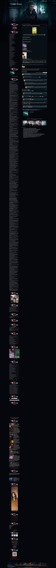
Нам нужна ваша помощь (12, 168)
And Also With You (24, 37)
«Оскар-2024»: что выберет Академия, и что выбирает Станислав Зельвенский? (13, 200)
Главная (40, 1)
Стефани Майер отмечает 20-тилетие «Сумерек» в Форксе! (13, 91)
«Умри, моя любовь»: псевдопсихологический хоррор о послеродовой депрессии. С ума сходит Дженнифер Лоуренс (13, 108)
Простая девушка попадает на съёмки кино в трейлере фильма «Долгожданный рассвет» (14, 237)
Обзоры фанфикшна (12, 42)
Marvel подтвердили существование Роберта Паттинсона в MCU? (30, 131)
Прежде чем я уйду (12, 56)
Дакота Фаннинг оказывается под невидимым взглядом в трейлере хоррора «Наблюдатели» (13, 210)
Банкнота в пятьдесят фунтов (13, 371)
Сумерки (42, 64)
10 (17, 518)
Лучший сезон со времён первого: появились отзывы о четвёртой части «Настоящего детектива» (13, 273)
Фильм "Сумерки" (11, 35)
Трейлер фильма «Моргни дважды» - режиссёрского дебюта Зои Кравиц (13, 187)
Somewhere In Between (25, 39)
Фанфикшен (29, 64)
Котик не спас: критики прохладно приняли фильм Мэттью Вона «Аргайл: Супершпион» (14, 242)
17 (17, 519)
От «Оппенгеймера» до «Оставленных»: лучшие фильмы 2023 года (13, 280)
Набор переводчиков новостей (13, 307)
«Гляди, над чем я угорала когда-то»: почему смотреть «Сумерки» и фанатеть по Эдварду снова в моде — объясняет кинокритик (13, 100)
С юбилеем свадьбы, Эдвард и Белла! (31, 112)
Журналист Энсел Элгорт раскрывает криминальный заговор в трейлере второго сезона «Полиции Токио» (13, 268)
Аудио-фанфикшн (11, 41)
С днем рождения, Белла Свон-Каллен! (14, 153)
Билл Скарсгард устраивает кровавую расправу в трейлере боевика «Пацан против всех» (14, 215)
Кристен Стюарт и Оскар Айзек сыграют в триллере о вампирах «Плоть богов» (13, 184)
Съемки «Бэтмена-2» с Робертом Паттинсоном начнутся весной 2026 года (13, 103)
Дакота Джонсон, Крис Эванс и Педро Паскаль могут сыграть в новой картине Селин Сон (13, 235)
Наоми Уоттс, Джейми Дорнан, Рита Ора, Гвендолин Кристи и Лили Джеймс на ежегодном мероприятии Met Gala (13, 183)
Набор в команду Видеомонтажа (13, 310)
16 (16, 519)
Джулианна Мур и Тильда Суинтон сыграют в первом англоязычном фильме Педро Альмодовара (14, 245)
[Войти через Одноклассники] (16, 28)
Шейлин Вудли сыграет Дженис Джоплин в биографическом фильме (13, 156)
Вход (45, 1)
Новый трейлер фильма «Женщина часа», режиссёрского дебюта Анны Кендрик (13, 149)
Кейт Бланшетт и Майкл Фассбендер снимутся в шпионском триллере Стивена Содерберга (13, 250)
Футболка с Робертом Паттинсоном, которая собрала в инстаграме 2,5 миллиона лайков (32, 135)
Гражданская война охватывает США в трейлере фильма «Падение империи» (13, 243)
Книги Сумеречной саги (12, 34)
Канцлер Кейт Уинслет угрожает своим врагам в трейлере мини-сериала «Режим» (13, 239)
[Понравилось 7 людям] (22, 65)
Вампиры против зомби (25, 137)
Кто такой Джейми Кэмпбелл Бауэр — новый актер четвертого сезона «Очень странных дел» (33, 133)
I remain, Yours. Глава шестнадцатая (13, 392)
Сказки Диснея (11, 54)
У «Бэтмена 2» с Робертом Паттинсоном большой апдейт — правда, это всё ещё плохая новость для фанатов (13, 163)
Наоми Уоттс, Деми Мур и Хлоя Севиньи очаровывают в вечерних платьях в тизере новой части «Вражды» (13, 284)
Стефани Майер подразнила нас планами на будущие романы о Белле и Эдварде (13, 88)
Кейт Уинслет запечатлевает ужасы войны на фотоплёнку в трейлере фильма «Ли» (13, 186)
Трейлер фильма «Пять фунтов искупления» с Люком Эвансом (12, 175)
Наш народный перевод (12, 327)
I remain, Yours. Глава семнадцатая (13, 391)
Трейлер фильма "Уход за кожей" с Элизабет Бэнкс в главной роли (13, 167)
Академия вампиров (12, 49)
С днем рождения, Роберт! (12, 82)
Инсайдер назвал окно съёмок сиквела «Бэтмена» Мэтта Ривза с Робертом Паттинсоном (13, 279)
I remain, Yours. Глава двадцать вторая (13, 389)
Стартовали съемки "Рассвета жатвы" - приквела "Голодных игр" (13, 105)
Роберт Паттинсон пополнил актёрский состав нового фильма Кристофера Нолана (13, 132)
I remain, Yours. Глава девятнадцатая (13, 390)
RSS (46, 1)
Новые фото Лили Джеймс (12, 241)
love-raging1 (33, 64)
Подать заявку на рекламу (14, 511)
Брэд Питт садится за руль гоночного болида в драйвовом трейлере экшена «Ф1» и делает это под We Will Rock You (13, 165)
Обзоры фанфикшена (12, 342)
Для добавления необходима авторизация (14, 417)
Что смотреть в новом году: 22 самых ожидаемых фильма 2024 (13, 269)
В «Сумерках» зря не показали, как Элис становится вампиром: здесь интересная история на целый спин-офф (13, 95)
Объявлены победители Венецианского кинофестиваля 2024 (13, 157)
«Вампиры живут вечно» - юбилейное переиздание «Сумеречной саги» (13, 119)
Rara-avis (30, 61)
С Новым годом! (11, 127)
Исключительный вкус (12, 370)
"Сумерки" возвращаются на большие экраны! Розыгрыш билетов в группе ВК (13, 85)
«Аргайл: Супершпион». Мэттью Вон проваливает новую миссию (13, 228)
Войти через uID (14, 26)
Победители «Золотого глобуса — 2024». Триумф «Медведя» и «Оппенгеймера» (13, 271)
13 (13, 519)
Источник (23, 64)
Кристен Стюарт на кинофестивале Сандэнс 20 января (13, 253)
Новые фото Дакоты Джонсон (13, 240)
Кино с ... (11, 59)
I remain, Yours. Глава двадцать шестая (13, 387)
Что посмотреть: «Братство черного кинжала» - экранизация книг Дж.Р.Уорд (13, 102)
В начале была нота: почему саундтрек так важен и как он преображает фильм (31, 136)
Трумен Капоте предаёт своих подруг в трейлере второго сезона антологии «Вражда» (13, 274)
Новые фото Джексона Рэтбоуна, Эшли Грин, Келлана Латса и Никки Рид (13, 169)
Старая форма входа (14, 29)
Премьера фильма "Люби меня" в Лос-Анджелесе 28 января (13, 120)
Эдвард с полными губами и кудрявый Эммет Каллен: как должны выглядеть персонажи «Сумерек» (33, 134)
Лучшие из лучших (12, 338)
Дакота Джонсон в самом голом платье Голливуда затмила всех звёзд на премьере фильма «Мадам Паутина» (13, 233)
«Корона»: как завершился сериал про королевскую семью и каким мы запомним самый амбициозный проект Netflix (13, 290)
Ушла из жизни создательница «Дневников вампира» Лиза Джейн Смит (13, 117)
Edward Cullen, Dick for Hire (12, 374)
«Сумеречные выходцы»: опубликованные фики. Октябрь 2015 (30, 128)
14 (14, 519)
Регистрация (43, 1)
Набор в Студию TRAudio (12, 309)
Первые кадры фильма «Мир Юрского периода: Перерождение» (13, 154)
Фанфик (36, 64)
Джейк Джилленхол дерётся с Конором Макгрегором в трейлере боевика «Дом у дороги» (13, 248)
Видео (10, 44)
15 (15, 519)
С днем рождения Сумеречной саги (13, 106)
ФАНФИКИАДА (11, 317)
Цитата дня (11, 58)
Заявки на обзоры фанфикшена (13, 343)
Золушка (11, 51)
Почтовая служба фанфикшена (13, 341)
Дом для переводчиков (12, 340)
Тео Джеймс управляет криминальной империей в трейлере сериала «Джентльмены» (13, 217)
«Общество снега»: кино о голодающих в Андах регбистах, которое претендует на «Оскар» (13, 260)
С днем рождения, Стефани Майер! (13, 128)
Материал (28, 73)
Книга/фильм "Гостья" (12, 38)
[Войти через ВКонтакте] (13, 28)
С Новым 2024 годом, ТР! (12, 277)
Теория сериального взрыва (13, 62)
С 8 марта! (11, 83)
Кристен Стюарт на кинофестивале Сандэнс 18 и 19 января (13, 256)
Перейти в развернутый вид (14, 418)
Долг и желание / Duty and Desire (13, 376)
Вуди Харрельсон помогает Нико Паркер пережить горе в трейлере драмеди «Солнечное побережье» (13, 255)
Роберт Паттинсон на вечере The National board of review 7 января (13, 124)
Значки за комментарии (12, 316)
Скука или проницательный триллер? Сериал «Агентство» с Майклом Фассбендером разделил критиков (13, 134)
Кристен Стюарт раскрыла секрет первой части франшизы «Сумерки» (13, 223)
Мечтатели (11, 372)
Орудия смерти (11, 48)
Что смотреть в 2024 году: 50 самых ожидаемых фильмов (13, 276)
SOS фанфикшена (11, 337)
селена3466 (14, 547)
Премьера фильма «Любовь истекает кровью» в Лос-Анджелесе (13, 204)
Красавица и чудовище (12, 52)
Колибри (10, 373)
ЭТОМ (17, 474)
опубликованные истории (39, 64)
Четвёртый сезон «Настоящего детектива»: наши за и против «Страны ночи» (14, 211)
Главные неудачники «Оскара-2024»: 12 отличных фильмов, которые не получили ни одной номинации (14, 202)
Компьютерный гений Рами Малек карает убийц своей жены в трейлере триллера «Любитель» (13, 131)
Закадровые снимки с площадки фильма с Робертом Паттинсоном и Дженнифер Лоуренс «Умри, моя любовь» (13, 161)
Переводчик (25, 64)
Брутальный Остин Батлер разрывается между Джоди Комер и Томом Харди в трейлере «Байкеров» (13, 208)
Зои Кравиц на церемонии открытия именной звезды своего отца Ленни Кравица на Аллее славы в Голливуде (13, 194)
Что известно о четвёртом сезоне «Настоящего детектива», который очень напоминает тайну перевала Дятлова (13, 282)
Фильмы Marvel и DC (12, 55)
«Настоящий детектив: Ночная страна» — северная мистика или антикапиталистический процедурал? (13, 258)
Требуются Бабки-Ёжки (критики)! (13, 308)
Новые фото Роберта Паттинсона (13, 151)
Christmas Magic (24, 50)
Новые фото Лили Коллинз (12, 152)
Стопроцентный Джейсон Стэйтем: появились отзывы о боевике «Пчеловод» (13, 266)
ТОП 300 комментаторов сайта (14, 76)
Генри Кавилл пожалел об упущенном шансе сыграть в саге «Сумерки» (30, 130)
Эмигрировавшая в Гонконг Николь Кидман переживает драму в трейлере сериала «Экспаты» (14, 286)
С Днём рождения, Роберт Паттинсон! (13, 180)
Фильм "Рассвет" (11, 37)
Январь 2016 (14, 516)
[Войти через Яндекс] (14, 28)
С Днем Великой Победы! (12, 181)
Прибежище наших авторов (12, 339)
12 (12, 519)
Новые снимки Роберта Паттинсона (13, 123)
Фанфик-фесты (11, 328)
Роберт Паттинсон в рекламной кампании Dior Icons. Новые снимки (13, 145)
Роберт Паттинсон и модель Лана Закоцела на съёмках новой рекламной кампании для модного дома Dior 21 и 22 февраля (14, 220)
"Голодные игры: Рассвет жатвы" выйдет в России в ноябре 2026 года (13, 89)
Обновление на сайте (12, 81)
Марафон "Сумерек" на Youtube (13, 92)
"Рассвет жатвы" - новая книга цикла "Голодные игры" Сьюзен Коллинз (13, 116)
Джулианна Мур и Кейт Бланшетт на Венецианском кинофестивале (13, 160)
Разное (10, 66)
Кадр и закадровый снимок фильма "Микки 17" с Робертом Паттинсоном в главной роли (14, 141)
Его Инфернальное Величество (13, 375)
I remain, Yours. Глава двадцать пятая (13, 388)
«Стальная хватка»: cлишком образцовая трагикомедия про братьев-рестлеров (13, 261)
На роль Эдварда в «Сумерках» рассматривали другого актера (30, 132)
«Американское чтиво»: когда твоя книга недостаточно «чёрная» (13, 225)
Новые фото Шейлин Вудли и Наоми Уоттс (14, 150)
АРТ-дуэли (11, 65)
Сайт (10, 45)
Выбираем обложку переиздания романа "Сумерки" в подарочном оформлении (13, 86)
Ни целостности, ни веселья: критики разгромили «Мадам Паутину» (13, 231)
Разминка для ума (12, 61)
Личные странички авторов (12, 344)
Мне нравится (24, 65)
